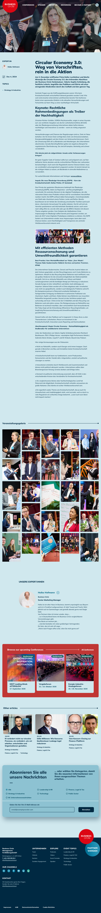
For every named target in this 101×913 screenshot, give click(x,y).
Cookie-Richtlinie (49, 907)
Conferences (28, 5)
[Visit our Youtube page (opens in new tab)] (18, 870)
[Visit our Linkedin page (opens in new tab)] (3, 870)
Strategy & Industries (70, 858)
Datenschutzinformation (30, 907)
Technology (67, 861)
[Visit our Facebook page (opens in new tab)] (13, 870)
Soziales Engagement (39, 861)
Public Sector (68, 865)
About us (53, 5)
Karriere (34, 858)
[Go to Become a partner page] (92, 848)
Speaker (41, 5)
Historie (34, 855)
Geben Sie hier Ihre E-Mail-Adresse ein (24, 805)
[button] (97, 5)
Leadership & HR (69, 852)
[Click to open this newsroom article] (18, 724)
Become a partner (82, 5)
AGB (16, 907)
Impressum (7, 907)
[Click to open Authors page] (57, 592)
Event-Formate (55, 858)
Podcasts (53, 852)
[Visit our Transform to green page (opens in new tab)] (28, 870)
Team (34, 852)
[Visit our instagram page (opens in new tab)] (8, 870)
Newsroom (66, 5)
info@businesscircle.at (9, 860)
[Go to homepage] (86, 836)
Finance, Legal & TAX (70, 855)
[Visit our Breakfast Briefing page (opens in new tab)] (23, 870)
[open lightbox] (11, 443)
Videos (52, 855)
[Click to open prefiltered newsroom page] (14, 90)
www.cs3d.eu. (76, 176)
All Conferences (88, 650)
